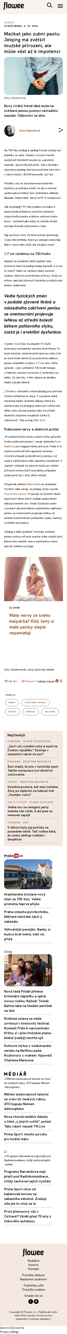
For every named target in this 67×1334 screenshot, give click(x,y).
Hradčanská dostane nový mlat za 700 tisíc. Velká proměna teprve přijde (25, 899)
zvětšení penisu (36, 702)
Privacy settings (9, 1332)
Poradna (14, 741)
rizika (12, 711)
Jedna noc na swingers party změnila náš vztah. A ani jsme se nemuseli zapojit (30, 811)
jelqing (50, 711)
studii (17, 344)
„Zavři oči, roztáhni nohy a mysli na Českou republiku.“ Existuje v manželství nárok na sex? (32, 750)
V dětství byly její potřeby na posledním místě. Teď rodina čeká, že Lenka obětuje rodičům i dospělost (32, 833)
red (26, 822)
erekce (30, 711)
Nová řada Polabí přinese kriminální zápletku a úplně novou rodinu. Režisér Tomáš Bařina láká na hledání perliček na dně (28, 1001)
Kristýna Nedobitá (37, 761)
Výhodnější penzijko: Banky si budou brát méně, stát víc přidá (27, 934)
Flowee (16, 6)
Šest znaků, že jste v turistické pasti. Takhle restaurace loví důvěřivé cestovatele (33, 770)
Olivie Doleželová (37, 741)
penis (11, 702)
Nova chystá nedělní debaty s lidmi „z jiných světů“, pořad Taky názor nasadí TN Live (27, 1121)
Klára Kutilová (41, 802)
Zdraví (13, 782)
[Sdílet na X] (61, 681)
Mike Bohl (39, 420)
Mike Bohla (34, 484)
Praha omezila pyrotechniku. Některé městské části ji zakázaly (26, 917)
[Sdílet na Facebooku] (57, 681)
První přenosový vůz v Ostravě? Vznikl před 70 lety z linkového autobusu (27, 1216)
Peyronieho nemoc (15, 494)
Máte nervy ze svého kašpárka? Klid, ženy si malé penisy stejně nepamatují (31, 624)
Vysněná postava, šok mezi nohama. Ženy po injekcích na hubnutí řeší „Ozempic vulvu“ (33, 791)
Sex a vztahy (17, 802)
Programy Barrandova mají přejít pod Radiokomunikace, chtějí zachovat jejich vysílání (27, 1176)
